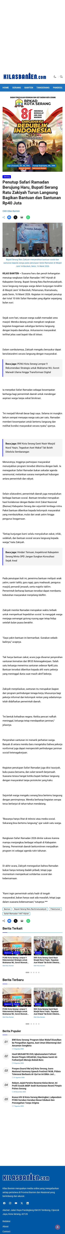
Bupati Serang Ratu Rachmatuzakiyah (30, 909)
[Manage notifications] (57, 1227)
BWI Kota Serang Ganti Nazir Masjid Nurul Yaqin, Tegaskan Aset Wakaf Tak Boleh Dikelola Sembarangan (30, 447)
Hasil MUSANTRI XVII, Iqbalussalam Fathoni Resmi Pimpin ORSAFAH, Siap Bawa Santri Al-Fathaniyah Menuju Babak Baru (35, 1057)
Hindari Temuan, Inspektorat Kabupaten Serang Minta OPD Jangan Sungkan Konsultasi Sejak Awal (32, 556)
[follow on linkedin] (27, 1203)
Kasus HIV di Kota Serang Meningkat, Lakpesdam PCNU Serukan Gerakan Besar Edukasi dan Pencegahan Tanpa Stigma (36, 1100)
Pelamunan (55, 909)
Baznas (7, 909)
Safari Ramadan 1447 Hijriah (16, 914)
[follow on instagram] (10, 1203)
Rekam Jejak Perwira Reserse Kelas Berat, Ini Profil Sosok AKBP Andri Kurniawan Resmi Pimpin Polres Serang (37, 1086)
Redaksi (6, 1221)
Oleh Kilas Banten (11, 211)
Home (6, 87)
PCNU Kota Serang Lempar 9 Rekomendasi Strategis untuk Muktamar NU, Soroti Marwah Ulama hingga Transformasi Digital (32, 368)
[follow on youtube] (16, 1203)
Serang (16, 87)
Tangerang (43, 87)
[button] (55, 76)
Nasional (8, 953)
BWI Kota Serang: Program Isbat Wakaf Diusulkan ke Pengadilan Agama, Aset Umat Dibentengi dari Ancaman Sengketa (36, 1043)
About (6, 1226)
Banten (28, 87)
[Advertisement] (32, 35)
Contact (6, 1231)
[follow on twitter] (21, 1203)
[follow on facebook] (4, 1203)
